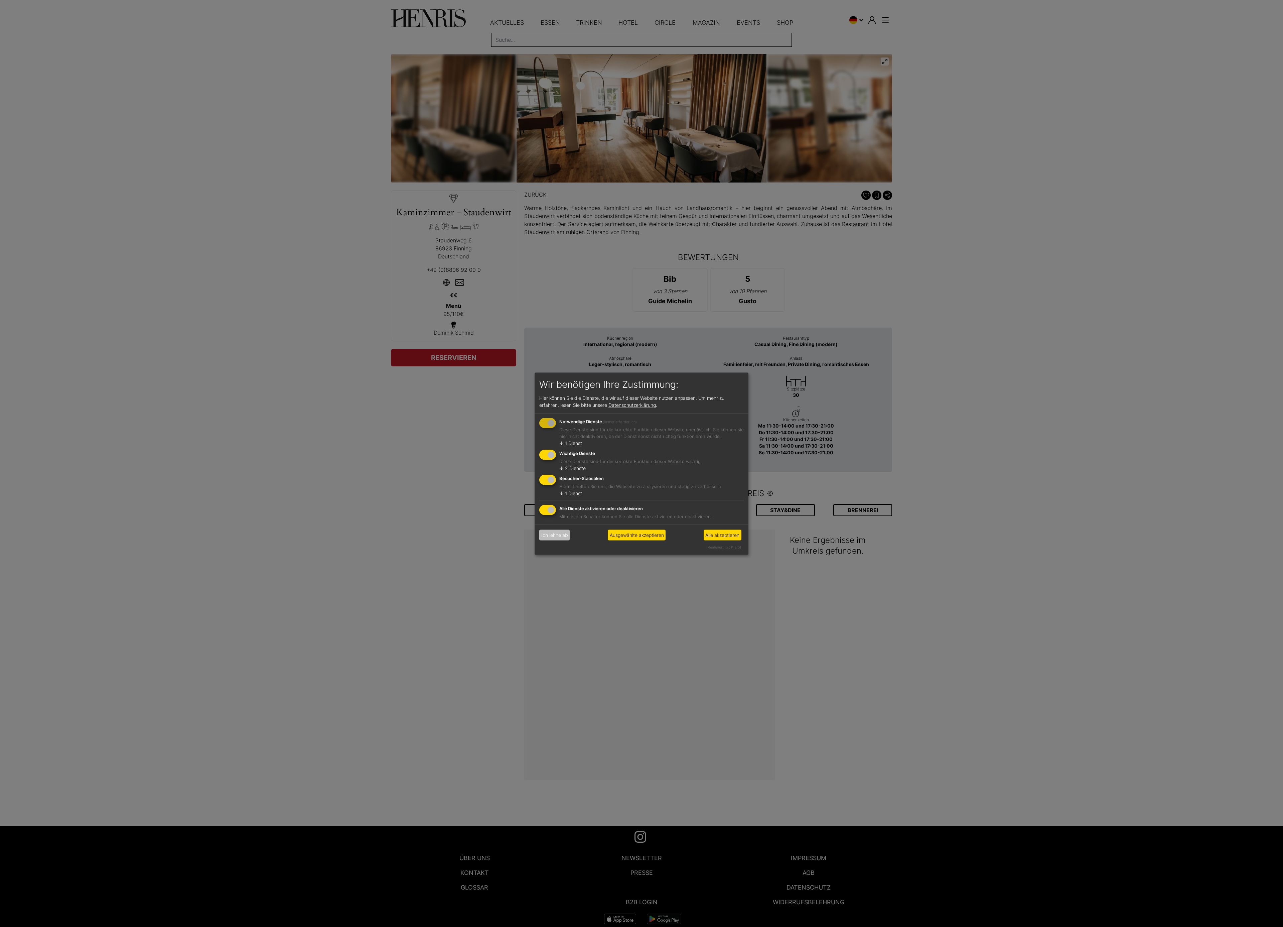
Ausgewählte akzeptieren (637, 535)
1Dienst (570, 443)
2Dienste (572, 468)
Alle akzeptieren (722, 535)
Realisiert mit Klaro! (724, 547)
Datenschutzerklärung (632, 405)
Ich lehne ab (554, 535)
